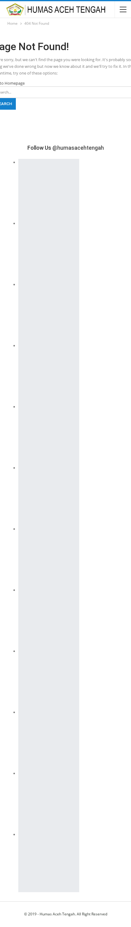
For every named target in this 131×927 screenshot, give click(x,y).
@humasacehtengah (78, 148)
